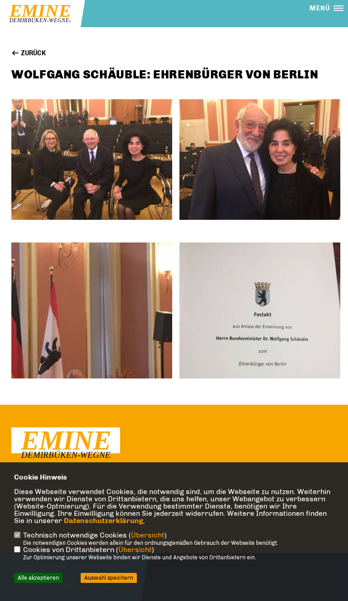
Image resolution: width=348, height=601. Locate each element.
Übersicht (147, 535)
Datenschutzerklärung (103, 520)
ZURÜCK (32, 53)
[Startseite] (65, 444)
